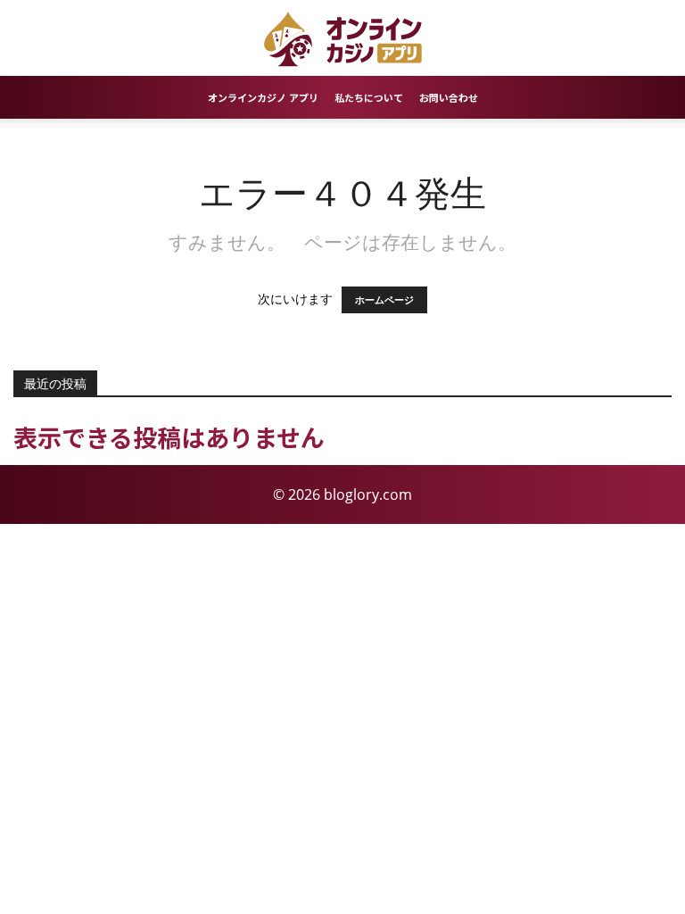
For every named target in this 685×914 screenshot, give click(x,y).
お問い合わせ (448, 97)
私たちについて (368, 97)
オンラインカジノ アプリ (263, 97)
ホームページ (384, 300)
